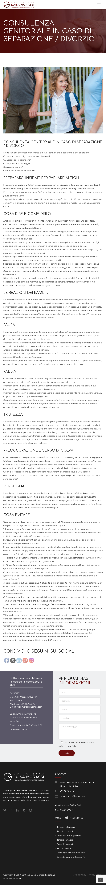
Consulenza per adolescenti (71, 857)
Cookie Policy (79, 875)
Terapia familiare (65, 840)
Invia (66, 753)
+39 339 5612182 (67, 791)
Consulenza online (66, 844)
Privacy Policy (70, 746)
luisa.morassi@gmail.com (72, 796)
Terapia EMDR (64, 848)
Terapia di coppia (65, 831)
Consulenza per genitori (69, 836)
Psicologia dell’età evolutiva (71, 853)
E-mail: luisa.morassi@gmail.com (26, 707)
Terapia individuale (66, 827)
